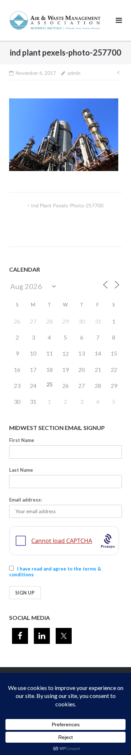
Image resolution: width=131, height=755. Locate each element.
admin (73, 73)
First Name (21, 440)
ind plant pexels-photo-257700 (67, 205)
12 (65, 353)
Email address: (25, 500)
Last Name (21, 470)
